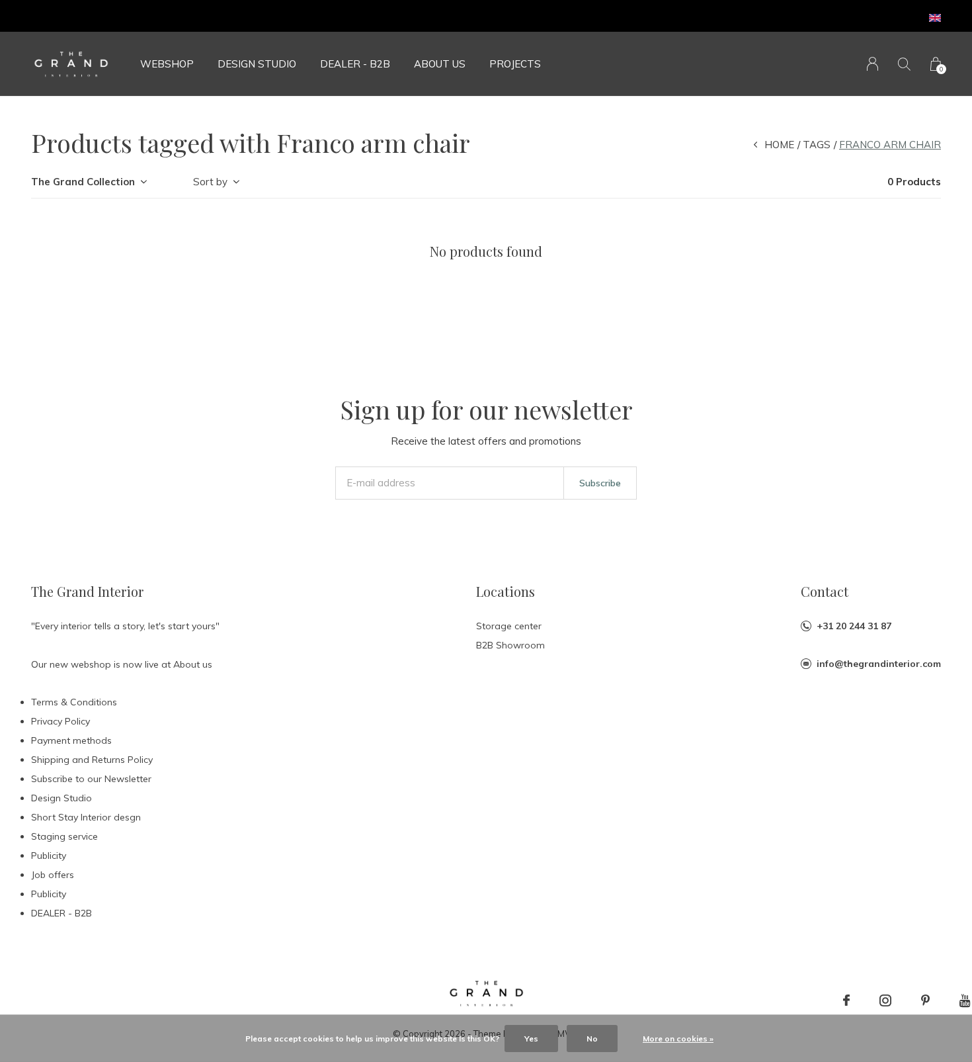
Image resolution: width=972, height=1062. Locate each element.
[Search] (904, 64)
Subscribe (600, 483)
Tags (816, 144)
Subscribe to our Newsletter (91, 779)
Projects (515, 64)
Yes (531, 1038)
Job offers (52, 875)
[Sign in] (872, 64)
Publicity (48, 856)
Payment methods (71, 740)
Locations (505, 591)
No (592, 1038)
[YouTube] (965, 1000)
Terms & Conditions (74, 702)
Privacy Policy (60, 721)
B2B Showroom (510, 645)
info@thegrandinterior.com (879, 664)
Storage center (509, 626)
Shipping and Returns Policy (92, 760)
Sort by (210, 181)
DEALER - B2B (355, 64)
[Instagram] (885, 1000)
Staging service (64, 836)
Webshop (167, 64)
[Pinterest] (925, 1000)
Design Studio (257, 64)
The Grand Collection (83, 181)
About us (440, 64)
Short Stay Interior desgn (86, 817)
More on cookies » (678, 1038)
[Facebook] (846, 1000)
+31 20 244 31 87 (854, 626)
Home (779, 144)
